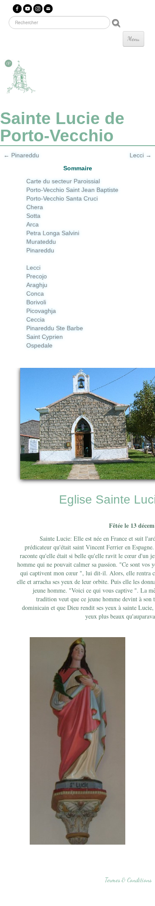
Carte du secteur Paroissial (63, 181)
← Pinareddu (21, 155)
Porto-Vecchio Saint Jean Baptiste (72, 189)
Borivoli (36, 302)
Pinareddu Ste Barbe (54, 328)
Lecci (33, 267)
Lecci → (141, 155)
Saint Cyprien (44, 336)
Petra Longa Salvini (52, 233)
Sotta (33, 215)
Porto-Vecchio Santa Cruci (62, 198)
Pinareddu (40, 250)
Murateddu (41, 241)
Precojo (36, 276)
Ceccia (35, 319)
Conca (35, 293)
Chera (34, 207)
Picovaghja (41, 310)
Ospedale (39, 345)
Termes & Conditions (128, 880)
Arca (32, 224)
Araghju (36, 284)
